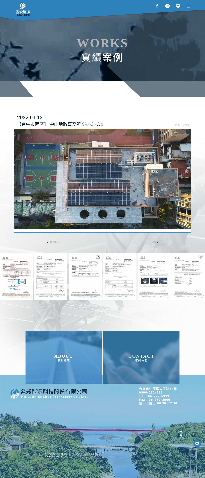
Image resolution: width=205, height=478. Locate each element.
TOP (181, 434)
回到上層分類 (182, 125)
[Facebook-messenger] (197, 443)
